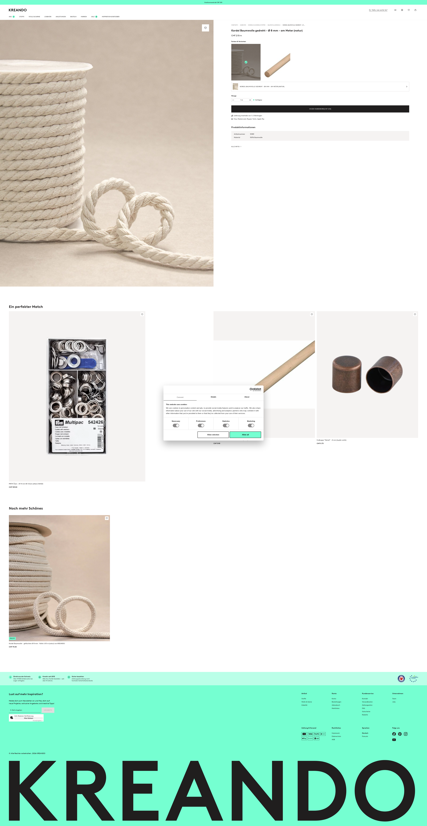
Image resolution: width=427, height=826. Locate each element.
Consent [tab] (180, 397)
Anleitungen (61, 16)
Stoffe (21, 16)
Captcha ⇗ (38, 720)
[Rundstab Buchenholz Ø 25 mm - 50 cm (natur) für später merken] (312, 314)
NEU (10, 16)
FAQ (363, 708)
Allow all (245, 435)
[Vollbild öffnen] (107, 153)
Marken (84, 16)
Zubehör (48, 16)
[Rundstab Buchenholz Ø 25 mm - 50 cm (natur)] (275, 62)
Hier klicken (28, 718)
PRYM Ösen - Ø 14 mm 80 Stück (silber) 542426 (26, 484)
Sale (93, 16)
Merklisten (335, 708)
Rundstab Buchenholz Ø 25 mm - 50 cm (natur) (231, 440)
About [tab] (246, 397)
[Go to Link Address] (213, 2)
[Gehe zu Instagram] (405, 734)
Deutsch (365, 733)
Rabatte (365, 715)
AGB (333, 740)
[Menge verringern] (233, 100)
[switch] (201, 425)
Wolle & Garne (34, 16)
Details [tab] (213, 397)
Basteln (73, 16)
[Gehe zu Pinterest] (400, 734)
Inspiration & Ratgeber (110, 16)
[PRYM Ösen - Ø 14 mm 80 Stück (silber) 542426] (77, 396)
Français (365, 736)
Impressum (336, 733)
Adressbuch (336, 705)
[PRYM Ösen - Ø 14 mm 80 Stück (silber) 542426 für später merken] (142, 314)
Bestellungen (336, 702)
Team (394, 699)
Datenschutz (336, 736)
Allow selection (213, 435)
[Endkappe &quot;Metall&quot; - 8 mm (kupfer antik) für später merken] (415, 314)
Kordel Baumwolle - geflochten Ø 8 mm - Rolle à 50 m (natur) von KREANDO (37, 643)
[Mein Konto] (402, 10)
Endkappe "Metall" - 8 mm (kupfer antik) (331, 440)
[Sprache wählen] (395, 10)
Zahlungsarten (367, 705)
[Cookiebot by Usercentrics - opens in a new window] (251, 389)
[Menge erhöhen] (250, 100)
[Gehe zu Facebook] (394, 734)
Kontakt (365, 699)
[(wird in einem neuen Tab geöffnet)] (401, 678)
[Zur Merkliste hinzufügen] (205, 27)
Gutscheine (366, 712)
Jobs (394, 702)
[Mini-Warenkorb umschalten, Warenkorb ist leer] (415, 10)
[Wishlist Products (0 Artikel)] (408, 10)
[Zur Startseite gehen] (18, 10)
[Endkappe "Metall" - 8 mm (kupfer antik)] (367, 374)
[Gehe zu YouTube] (394, 740)
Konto (334, 699)
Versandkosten (367, 702)
